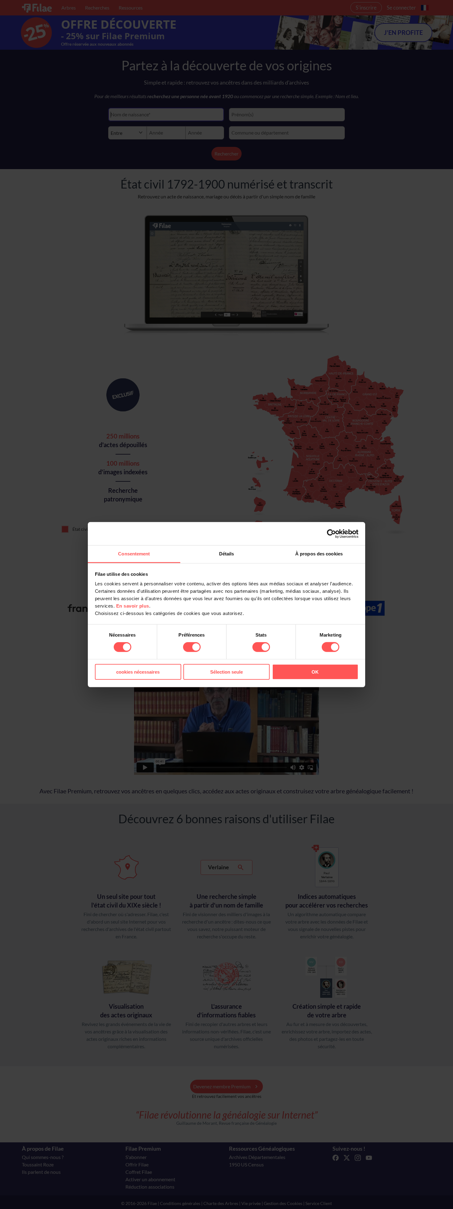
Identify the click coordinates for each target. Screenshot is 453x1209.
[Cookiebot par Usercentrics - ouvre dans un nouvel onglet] (331, 533)
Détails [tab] (226, 553)
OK (315, 672)
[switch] (192, 647)
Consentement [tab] (134, 553)
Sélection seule (226, 672)
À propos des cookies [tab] (319, 553)
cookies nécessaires (138, 672)
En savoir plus (132, 606)
